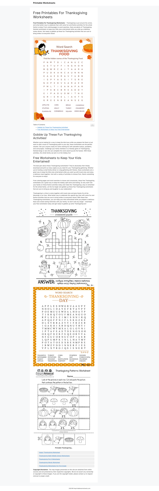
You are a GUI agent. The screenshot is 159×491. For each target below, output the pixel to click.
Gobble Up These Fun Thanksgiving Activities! (52, 127)
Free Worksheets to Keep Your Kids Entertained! (53, 129)
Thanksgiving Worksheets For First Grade (52, 466)
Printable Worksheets (44, 3)
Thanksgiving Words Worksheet (49, 462)
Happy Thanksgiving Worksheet (49, 452)
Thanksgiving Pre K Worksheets (49, 459)
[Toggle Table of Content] (92, 125)
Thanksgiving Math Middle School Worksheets (54, 456)
